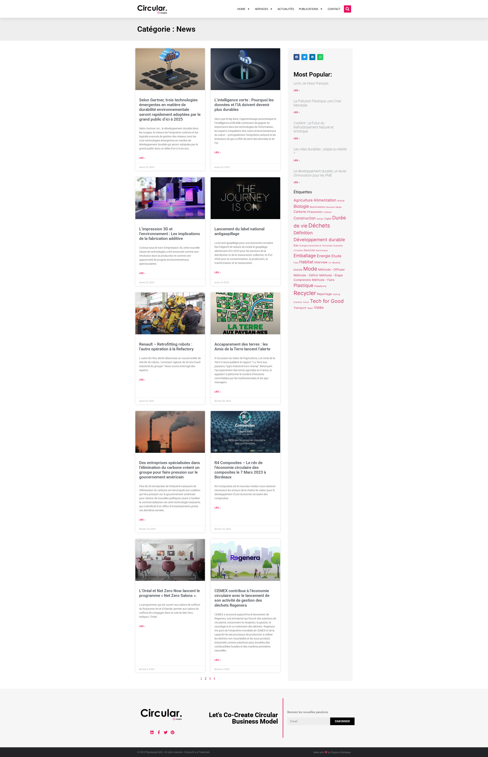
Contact (334, 8)
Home (241, 8)
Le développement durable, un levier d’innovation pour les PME (320, 173)
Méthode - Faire (323, 280)
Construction (305, 218)
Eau (296, 245)
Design (320, 219)
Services (261, 8)
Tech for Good (327, 301)
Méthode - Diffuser (331, 269)
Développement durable (319, 239)
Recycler (305, 293)
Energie (324, 255)
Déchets (319, 225)
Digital (327, 218)
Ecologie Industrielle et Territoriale (315, 245)
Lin (329, 262)
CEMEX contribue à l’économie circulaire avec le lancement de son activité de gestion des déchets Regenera (241, 598)
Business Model (334, 207)
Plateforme (320, 286)
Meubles (336, 262)
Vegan (310, 308)
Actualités (286, 8)
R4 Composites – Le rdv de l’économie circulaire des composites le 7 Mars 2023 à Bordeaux (240, 470)
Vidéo (319, 307)
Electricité (309, 250)
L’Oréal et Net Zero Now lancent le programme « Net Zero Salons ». (169, 593)
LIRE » (297, 90)
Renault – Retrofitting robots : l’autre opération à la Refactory (166, 346)
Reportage (324, 294)
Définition (303, 232)
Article (340, 200)
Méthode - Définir (306, 275)
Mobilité (298, 269)
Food (296, 262)
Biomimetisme (317, 207)
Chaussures (315, 212)
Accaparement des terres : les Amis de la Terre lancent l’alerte (242, 346)
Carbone (300, 212)
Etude (336, 256)
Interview (320, 262)
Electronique (322, 250)
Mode (310, 269)
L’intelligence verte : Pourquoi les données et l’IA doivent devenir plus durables (244, 105)
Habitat (306, 261)
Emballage (305, 255)
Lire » (142, 158)
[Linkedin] (151, 732)
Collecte (327, 212)
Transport (300, 308)
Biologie (301, 206)
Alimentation (325, 200)
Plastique (303, 285)
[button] (347, 9)
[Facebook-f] (158, 732)
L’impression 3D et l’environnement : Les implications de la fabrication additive (169, 234)
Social (306, 302)
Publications (308, 8)
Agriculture (303, 200)
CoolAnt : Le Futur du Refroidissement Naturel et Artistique (314, 127)
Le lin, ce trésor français (311, 83)
